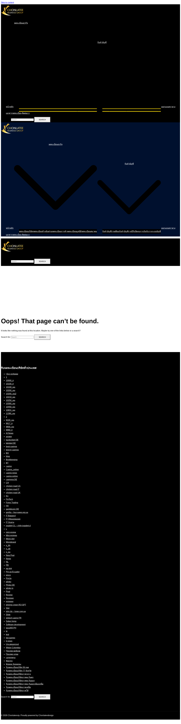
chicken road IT (12, 489)
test (7, 634)
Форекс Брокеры (13, 664)
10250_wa (10, 400)
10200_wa (10, 390)
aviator (9, 437)
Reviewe (10, 598)
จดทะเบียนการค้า (59, 110)
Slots (8, 615)
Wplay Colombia (13, 648)
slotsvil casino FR (13, 618)
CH (7, 483)
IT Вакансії (11, 516)
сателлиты (11, 658)
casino (9, 466)
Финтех (9, 661)
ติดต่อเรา (26, 113)
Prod (8, 591)
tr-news (9, 641)
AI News (9, 433)
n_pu (8, 552)
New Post (10, 555)
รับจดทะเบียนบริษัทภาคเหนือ (18, 687)
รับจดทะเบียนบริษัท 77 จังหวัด (18, 671)
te (7, 631)
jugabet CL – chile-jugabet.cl (18, 526)
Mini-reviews (11, 535)
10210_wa (10, 397)
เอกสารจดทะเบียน (14, 113)
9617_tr (9, 423)
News (8, 559)
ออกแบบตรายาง (168, 107)
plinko (8, 582)
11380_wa (10, 413)
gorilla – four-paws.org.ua (17, 512)
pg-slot (9, 568)
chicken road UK (13, 493)
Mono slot (10, 539)
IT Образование (13, 519)
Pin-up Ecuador (13, 572)
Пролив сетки (12, 654)
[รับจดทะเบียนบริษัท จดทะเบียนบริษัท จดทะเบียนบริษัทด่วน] (12, 18)
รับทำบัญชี (102, 42)
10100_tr (10, 384)
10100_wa (10, 387)
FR (7, 506)
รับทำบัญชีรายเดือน (110, 110)
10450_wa (10, 407)
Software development (15, 624)
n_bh (8, 545)
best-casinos (11, 446)
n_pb (8, 549)
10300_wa (10, 403)
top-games (10, 638)
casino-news (11, 473)
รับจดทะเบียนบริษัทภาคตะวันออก (20, 681)
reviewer (9, 601)
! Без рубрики (12, 374)
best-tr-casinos (12, 450)
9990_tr (9, 430)
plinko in (9, 588)
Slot (7, 608)
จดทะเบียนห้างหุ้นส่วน (42, 110)
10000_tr (10, 380)
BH (7, 453)
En (7, 496)
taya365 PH (11, 628)
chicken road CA (13, 486)
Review (9, 595)
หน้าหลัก (10, 107)
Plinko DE (10, 585)
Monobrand (11, 542)
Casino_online (12, 470)
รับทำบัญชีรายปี (126, 110)
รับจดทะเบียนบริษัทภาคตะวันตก (19, 677)
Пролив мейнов (13, 651)
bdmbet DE (11, 443)
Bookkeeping (11, 460)
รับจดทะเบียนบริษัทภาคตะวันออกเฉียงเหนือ (24, 684)
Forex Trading (12, 503)
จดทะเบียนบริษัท (26, 110)
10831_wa (10, 410)
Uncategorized (12, 644)
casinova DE (11, 479)
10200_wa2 (11, 394)
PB (7, 565)
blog (8, 456)
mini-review (11, 532)
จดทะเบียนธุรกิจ (21, 23)
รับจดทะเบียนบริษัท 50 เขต (17, 667)
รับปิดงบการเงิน (139, 110)
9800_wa (10, 427)
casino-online (12, 476)
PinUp (8, 578)
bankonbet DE (12, 440)
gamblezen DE (12, 509)
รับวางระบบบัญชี (153, 110)
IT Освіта (10, 522)
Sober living (11, 621)
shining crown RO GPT (16, 605)
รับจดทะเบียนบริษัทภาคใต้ (17, 691)
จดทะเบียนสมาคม (89, 110)
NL (7, 562)
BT (7, 463)
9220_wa (10, 420)
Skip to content (7, 2)
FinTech (9, 499)
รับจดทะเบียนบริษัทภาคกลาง (18, 674)
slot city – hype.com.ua (16, 611)
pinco (8, 575)
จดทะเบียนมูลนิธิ (74, 110)
